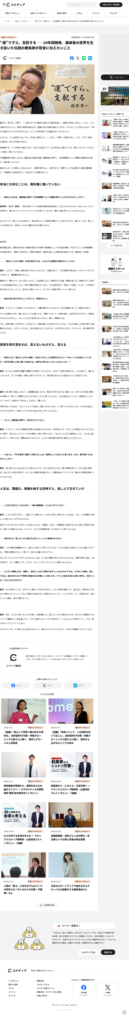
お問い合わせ (42, 995)
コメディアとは (43, 984)
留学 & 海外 (13, 984)
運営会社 (40, 980)
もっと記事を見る (47, 905)
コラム (11, 988)
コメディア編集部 (15, 58)
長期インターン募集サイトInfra (64, 1009)
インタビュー (13, 980)
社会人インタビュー (22, 21)
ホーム (7, 21)
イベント (11, 992)
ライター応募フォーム (45, 988)
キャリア (11, 995)
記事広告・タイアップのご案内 (49, 992)
